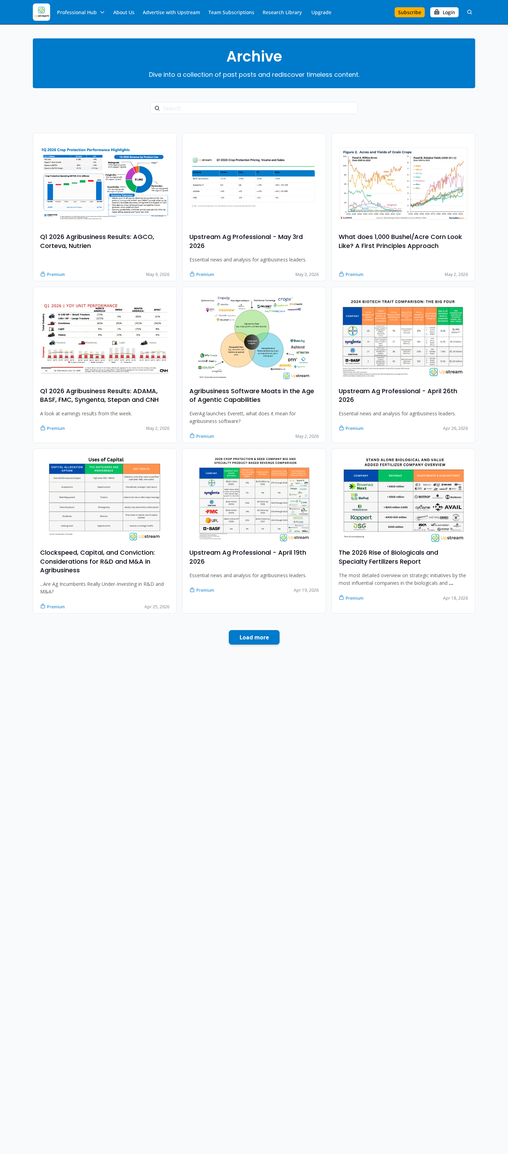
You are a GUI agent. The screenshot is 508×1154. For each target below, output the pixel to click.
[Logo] (41, 12)
